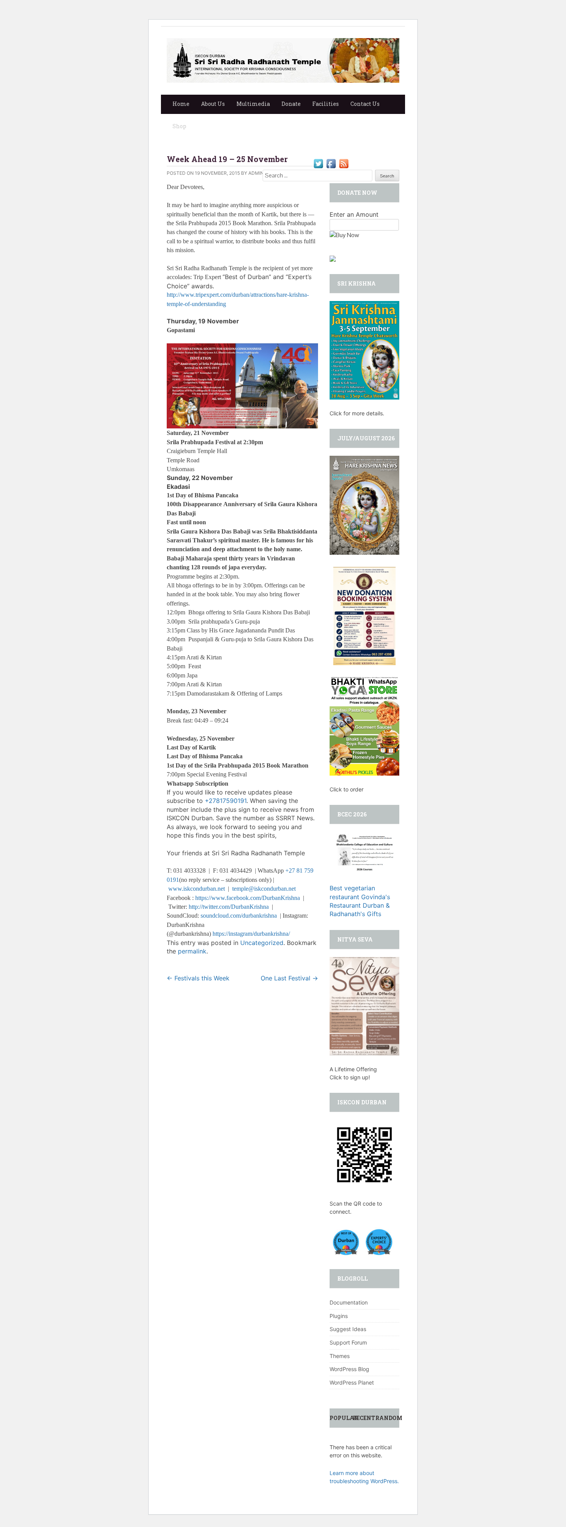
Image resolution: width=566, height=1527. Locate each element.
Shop (179, 126)
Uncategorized (261, 943)
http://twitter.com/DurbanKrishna (229, 906)
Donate (291, 103)
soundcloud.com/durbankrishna (239, 915)
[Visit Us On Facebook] (331, 163)
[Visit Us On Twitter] (318, 163)
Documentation (349, 1302)
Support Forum (348, 1342)
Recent (364, 1418)
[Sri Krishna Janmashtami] (364, 349)
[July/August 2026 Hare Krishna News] (364, 504)
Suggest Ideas (348, 1329)
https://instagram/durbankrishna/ (251, 933)
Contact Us (365, 103)
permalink (192, 951)
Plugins (339, 1316)
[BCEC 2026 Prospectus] (364, 851)
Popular (344, 1418)
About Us (213, 103)
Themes (340, 1356)
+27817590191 (225, 800)
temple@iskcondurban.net (264, 888)
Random (388, 1418)
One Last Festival (289, 978)
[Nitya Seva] (364, 1005)
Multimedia (253, 103)
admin (256, 173)
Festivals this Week (198, 978)
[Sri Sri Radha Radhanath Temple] (283, 60)
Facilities (325, 103)
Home (180, 103)
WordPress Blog (349, 1369)
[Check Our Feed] (343, 163)
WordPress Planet (352, 1382)
